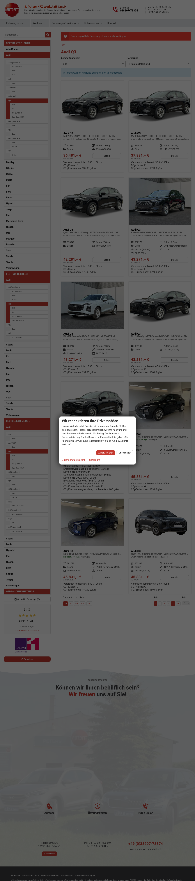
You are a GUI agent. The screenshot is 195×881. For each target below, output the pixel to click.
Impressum (94, 459)
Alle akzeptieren (105, 453)
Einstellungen (125, 453)
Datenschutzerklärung (73, 459)
